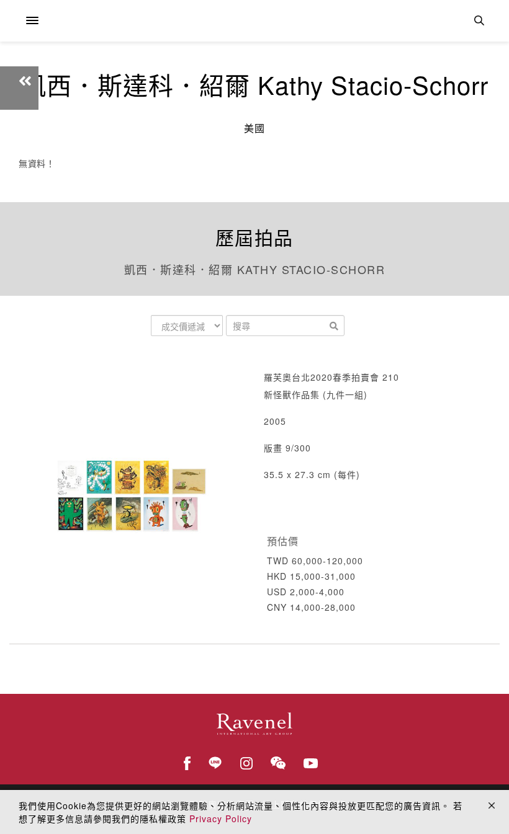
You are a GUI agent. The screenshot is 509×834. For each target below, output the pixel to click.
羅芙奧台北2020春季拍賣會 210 (331, 377)
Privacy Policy (220, 818)
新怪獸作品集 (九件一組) (315, 394)
